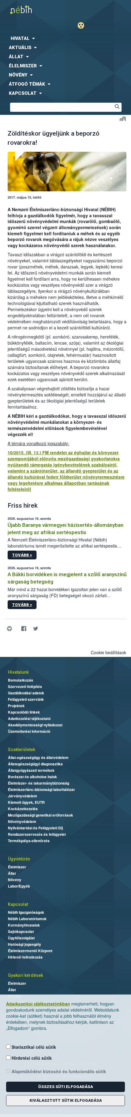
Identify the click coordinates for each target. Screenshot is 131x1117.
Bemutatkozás (20, 680)
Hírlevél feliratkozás (25, 957)
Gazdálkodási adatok (26, 693)
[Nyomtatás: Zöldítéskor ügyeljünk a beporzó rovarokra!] (9, 628)
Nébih (33, 9)
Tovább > (22, 555)
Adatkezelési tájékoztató (29, 718)
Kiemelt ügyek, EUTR (26, 802)
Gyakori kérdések (25, 975)
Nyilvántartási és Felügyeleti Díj (35, 828)
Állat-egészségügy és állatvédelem (38, 757)
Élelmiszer (17, 867)
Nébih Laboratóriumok (27, 918)
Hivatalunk (18, 672)
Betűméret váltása (122, 118)
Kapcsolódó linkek (24, 712)
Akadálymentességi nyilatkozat (35, 725)
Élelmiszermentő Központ (30, 950)
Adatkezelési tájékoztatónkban (38, 1004)
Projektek (16, 705)
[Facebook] (23, 628)
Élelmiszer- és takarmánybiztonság (38, 783)
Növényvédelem (22, 821)
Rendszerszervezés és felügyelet (37, 834)
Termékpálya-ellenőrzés (29, 840)
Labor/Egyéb (19, 886)
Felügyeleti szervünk (26, 699)
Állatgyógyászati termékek (31, 770)
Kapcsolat (18, 904)
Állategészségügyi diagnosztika (35, 764)
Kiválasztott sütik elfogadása (66, 1100)
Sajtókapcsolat (21, 931)
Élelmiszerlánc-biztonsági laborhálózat (41, 789)
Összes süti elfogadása (65, 1086)
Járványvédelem (22, 796)
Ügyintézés (19, 858)
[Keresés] (117, 107)
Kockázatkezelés (23, 808)
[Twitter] (35, 628)
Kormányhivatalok (24, 925)
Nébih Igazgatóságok (26, 912)
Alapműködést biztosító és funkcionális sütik (58, 1071)
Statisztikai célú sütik (33, 1047)
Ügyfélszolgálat (21, 938)
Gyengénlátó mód (83, 25)
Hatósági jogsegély (24, 944)
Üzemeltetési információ (29, 731)
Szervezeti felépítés (25, 686)
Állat (12, 873)
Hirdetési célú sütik (31, 1058)
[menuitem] (65, 38)
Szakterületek (21, 749)
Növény (14, 879)
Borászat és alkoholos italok (32, 776)
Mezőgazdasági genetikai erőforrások (40, 815)
